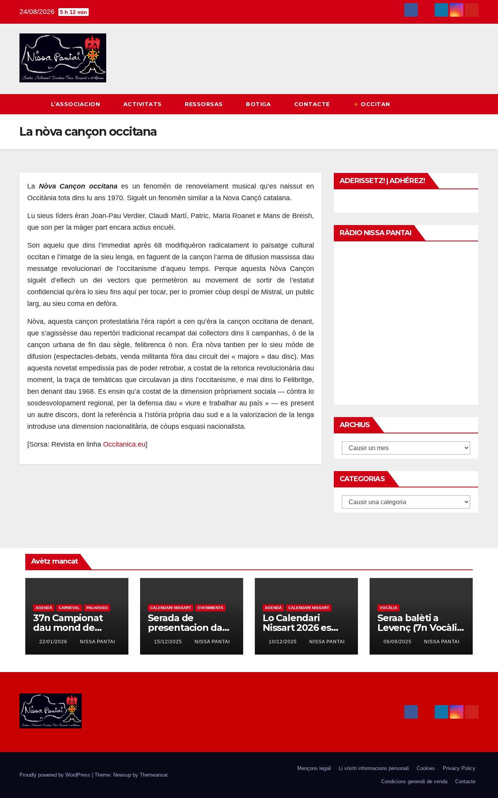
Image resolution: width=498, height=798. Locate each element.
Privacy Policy (459, 768)
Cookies (426, 768)
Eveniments (210, 608)
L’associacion (76, 104)
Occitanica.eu (124, 444)
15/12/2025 (169, 641)
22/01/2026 (54, 641)
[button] (458, 104)
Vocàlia (388, 608)
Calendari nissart (170, 608)
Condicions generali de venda (414, 781)
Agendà (43, 608)
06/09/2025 (398, 641)
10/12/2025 (283, 641)
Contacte (313, 104)
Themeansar (153, 775)
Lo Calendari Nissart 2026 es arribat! (297, 627)
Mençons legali (314, 768)
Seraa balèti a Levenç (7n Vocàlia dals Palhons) (419, 627)
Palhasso (97, 608)
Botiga (259, 104)
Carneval (69, 608)
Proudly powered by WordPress (55, 775)
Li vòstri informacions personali (374, 768)
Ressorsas (204, 104)
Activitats (143, 104)
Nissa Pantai (97, 641)
